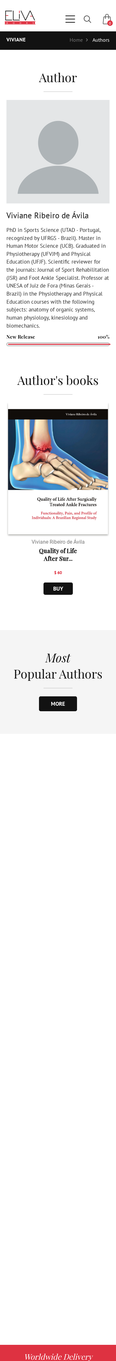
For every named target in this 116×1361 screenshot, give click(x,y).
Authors (101, 40)
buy (58, 588)
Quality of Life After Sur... (58, 554)
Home (76, 40)
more (58, 703)
